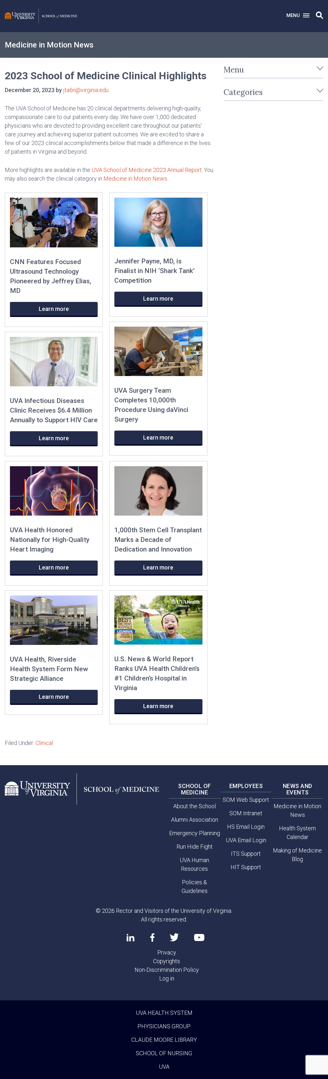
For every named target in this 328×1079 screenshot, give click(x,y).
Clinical (44, 743)
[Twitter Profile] (174, 937)
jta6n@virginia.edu (86, 90)
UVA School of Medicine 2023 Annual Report (147, 170)
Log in (166, 978)
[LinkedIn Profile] (130, 937)
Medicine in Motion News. (136, 178)
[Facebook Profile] (152, 937)
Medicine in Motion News (49, 44)
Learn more (54, 308)
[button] (319, 15)
